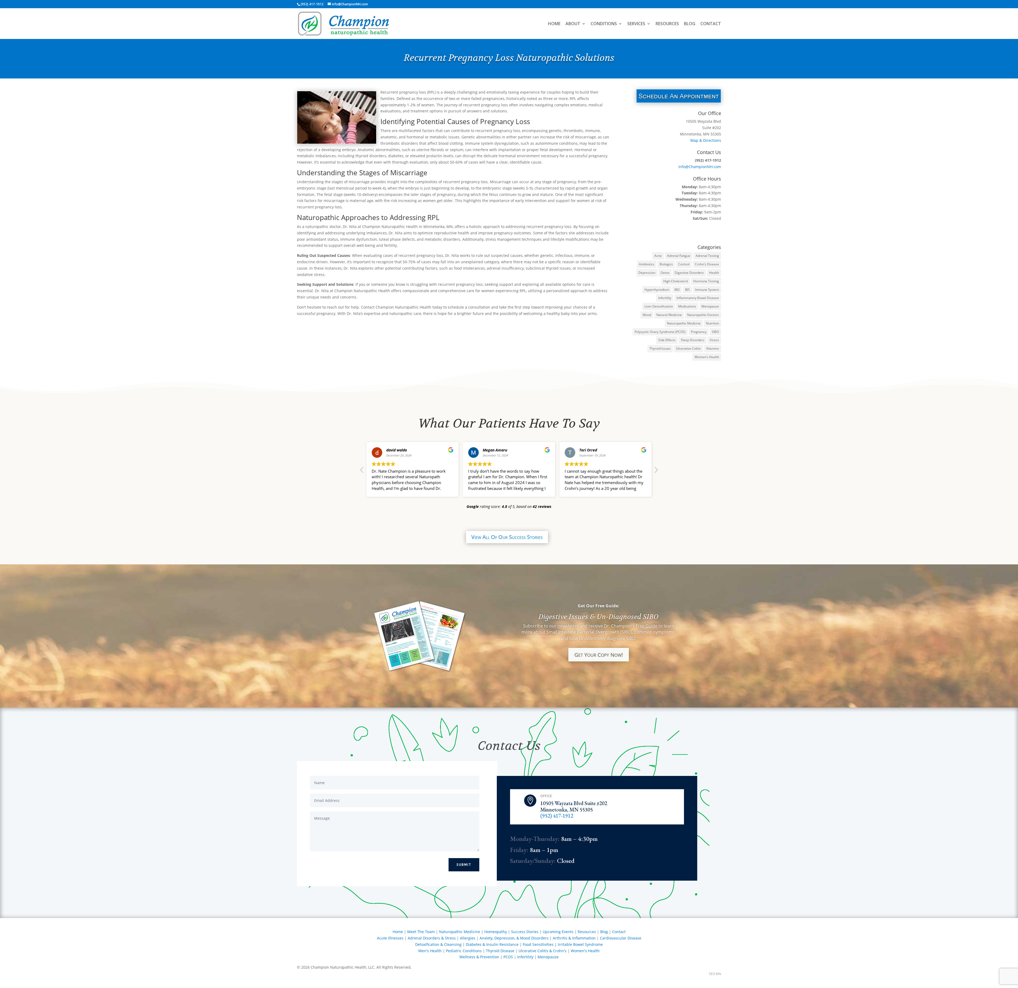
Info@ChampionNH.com (699, 166)
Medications (687, 306)
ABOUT (572, 24)
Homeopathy (495, 931)
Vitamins (712, 348)
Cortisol (684, 264)
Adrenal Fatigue (678, 255)
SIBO (715, 332)
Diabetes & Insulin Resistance (492, 944)
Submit (464, 865)
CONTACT (710, 24)
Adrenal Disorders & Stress (432, 938)
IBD (677, 289)
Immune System (707, 289)
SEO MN (715, 974)
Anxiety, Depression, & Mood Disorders (514, 938)
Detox (665, 272)
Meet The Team (421, 931)
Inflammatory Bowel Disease (698, 298)
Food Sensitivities (538, 944)
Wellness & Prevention (479, 956)
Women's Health (707, 357)
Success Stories (524, 931)
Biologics (666, 264)
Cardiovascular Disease (620, 938)
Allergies (467, 938)
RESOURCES (667, 24)
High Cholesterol (675, 281)
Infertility (664, 298)
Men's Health (430, 950)
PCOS (508, 956)
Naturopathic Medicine (684, 323)
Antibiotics (646, 264)
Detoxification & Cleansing (438, 944)
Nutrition (712, 323)
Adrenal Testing (707, 255)
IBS (687, 289)
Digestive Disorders (689, 272)
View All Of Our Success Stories (507, 537)
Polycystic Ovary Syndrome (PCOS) (660, 332)
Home (398, 931)
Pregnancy (699, 332)
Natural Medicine (669, 315)
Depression (646, 272)
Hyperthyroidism (656, 289)
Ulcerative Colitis (688, 348)
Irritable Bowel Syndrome (580, 944)
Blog (604, 931)
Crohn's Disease (707, 264)
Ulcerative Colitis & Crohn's (543, 950)
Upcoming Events (558, 931)
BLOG (689, 24)
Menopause (710, 306)
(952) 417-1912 (556, 815)
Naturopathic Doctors (703, 315)
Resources (587, 931)
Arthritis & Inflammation (574, 938)
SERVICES (636, 24)
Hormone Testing (706, 281)
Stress (714, 340)
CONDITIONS (604, 24)
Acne (658, 255)
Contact (619, 931)
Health (714, 272)
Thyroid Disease (500, 950)
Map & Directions (705, 140)
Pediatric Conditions (464, 950)
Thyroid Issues (660, 348)
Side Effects (666, 340)
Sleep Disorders (692, 340)
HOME (554, 24)
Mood (647, 315)
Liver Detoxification (658, 306)
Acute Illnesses (390, 938)
